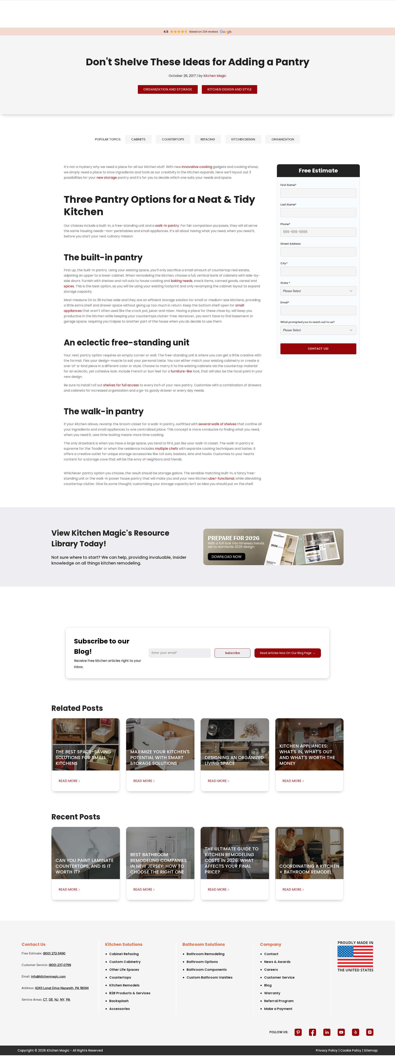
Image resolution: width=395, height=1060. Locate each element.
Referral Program (279, 1001)
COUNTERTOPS (173, 139)
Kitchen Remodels (124, 985)
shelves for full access (121, 385)
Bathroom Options (202, 961)
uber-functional (221, 478)
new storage (106, 177)
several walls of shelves (217, 424)
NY (62, 999)
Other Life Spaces (124, 969)
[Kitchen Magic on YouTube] (342, 1032)
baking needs (181, 280)
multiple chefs (166, 448)
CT (45, 999)
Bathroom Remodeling (205, 954)
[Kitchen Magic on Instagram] (369, 1032)
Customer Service (279, 977)
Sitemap (371, 1050)
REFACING (208, 139)
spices (69, 286)
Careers (271, 969)
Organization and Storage (167, 89)
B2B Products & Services (129, 993)
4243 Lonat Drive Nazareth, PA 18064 (62, 988)
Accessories (119, 1008)
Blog (268, 985)
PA (68, 999)
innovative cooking (197, 166)
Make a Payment (278, 1008)
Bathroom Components (207, 969)
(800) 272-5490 (54, 953)
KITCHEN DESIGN (243, 139)
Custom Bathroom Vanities (209, 977)
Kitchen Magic (214, 75)
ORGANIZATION (283, 139)
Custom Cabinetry (125, 961)
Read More (68, 780)
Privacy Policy (327, 1050)
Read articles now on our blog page (287, 653)
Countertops (120, 977)
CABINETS (138, 139)
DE (51, 999)
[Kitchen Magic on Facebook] (313, 1032)
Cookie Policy (350, 1050)
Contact (271, 954)
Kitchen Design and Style (229, 89)
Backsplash (119, 1001)
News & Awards (277, 961)
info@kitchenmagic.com (48, 976)
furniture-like (181, 371)
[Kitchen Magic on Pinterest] (298, 1032)
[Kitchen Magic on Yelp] (356, 1032)
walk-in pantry (167, 225)
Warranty (272, 993)
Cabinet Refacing (124, 954)
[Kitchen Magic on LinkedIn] (327, 1032)
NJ (56, 999)
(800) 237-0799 (60, 965)
